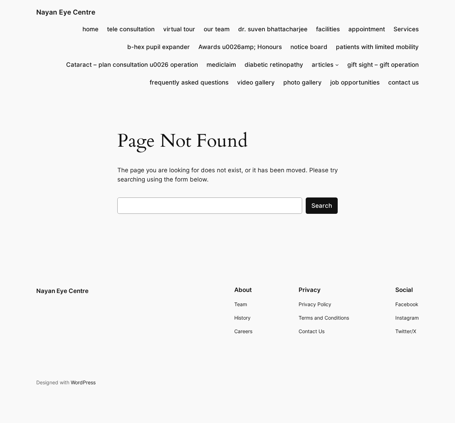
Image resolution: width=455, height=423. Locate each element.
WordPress (83, 382)
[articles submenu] (337, 64)
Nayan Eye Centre (65, 12)
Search (321, 205)
